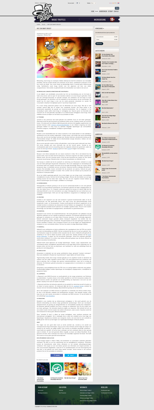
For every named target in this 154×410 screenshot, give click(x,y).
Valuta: (89, 3)
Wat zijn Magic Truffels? (86, 390)
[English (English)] (110, 3)
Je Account (40, 390)
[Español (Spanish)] (113, 3)
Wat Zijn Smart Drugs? (107, 161)
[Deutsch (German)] (115, 3)
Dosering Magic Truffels (86, 395)
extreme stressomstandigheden (60, 125)
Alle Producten (62, 393)
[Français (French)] (111, 3)
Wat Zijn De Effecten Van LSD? (109, 123)
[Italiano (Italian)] (116, 3)
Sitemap (61, 390)
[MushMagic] (43, 12)
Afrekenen (99, 43)
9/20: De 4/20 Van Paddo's (108, 92)
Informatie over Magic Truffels (87, 393)
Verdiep (55, 148)
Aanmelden (43, 3)
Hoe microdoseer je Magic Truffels (88, 400)
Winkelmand (99, 28)
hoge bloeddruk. (50, 296)
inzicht (69, 148)
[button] (57, 355)
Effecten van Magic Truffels (86, 398)
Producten (47, 35)
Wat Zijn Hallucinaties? (107, 108)
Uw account (71, 3)
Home (38, 24)
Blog (43, 24)
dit (46, 148)
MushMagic (44, 406)
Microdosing (100, 19)
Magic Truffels (58, 19)
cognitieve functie (79, 286)
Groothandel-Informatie (106, 393)
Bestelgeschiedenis (43, 393)
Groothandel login (105, 390)
